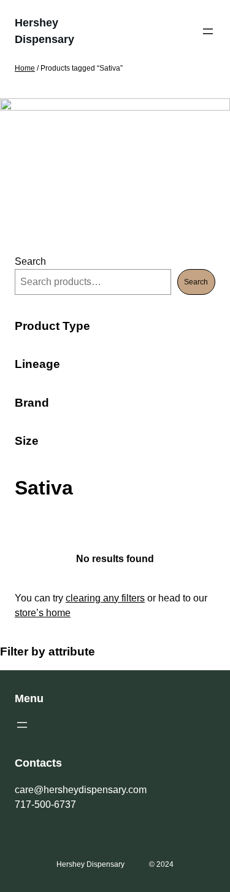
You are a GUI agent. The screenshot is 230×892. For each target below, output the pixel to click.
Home (25, 68)
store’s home (43, 613)
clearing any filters (105, 598)
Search (30, 261)
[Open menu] (208, 31)
